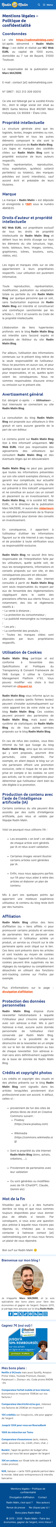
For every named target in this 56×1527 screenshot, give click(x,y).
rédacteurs (46, 508)
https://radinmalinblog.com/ (35, 39)
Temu (30, 1432)
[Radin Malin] (16, 4)
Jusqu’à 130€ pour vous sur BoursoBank (24, 1425)
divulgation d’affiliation (17, 991)
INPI (29, 204)
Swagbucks (27, 1414)
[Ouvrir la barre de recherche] (38, 4)
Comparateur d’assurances (17, 1439)
